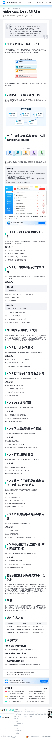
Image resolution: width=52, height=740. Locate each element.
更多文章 (45, 688)
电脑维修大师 (17, 725)
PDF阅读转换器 (17, 714)
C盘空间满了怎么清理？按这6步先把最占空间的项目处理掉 (38, 701)
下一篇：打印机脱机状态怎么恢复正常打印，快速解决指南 (17, 674)
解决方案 (48, 2)
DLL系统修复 (16, 721)
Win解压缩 (16, 716)
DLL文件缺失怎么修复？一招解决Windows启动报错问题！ (16, 698)
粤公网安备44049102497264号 (34, 736)
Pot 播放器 (16, 728)
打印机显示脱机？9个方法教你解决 (36, 693)
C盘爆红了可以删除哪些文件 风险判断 (37, 698)
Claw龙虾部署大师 (18, 730)
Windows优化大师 (18, 711)
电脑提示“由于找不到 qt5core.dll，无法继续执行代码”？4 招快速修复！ (16, 691)
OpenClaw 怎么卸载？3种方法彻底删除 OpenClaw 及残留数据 (16, 693)
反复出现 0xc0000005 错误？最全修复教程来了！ (16, 701)
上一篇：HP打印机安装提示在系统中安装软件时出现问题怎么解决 (19, 672)
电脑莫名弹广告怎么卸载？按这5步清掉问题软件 (38, 696)
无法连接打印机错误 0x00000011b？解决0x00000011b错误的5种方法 (38, 691)
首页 (4, 8)
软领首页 (30, 2)
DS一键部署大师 (17, 733)
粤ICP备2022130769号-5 (47, 736)
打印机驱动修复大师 (15, 8)
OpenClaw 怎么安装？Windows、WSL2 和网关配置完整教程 (16, 696)
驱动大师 (16, 718)
